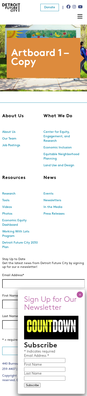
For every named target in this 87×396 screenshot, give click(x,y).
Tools (5, 200)
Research (9, 193)
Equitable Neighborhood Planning (61, 156)
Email (29, 356)
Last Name (11, 316)
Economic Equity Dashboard (14, 223)
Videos (7, 207)
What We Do (58, 116)
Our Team (9, 138)
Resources (14, 178)
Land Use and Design (59, 165)
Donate (49, 7)
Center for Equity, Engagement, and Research (57, 136)
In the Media (53, 207)
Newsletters (52, 200)
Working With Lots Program (15, 234)
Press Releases (54, 213)
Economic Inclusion (58, 147)
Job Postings (11, 145)
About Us (13, 116)
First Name (11, 296)
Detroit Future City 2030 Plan (20, 245)
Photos (7, 213)
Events (48, 193)
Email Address (13, 275)
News (50, 178)
